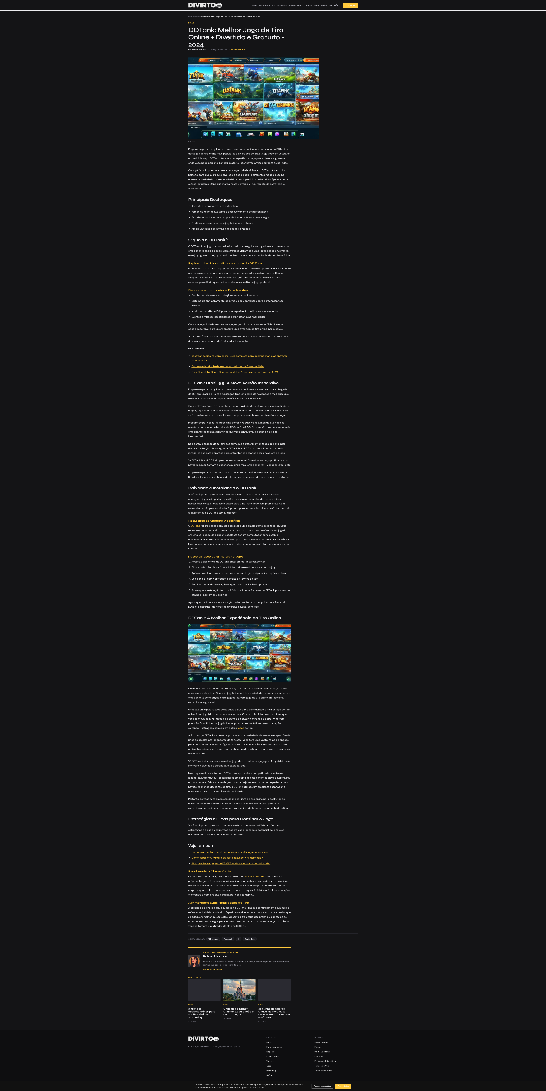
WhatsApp (213, 939)
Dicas (254, 5)
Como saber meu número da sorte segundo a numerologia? (227, 857)
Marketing (326, 5)
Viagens (308, 5)
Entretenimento (267, 5)
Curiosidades (296, 5)
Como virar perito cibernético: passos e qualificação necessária (230, 852)
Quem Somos (321, 1042)
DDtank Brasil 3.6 (253, 876)
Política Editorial (322, 1051)
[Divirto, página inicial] (205, 5)
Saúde (337, 5)
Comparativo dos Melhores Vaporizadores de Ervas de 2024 (228, 366)
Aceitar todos (343, 1086)
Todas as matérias (323, 1070)
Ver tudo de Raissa (213, 969)
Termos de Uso (322, 1066)
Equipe (318, 1047)
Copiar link (250, 939)
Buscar (352, 5)
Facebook (228, 939)
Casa (316, 5)
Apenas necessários (322, 1086)
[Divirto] (203, 1039)
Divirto (191, 16)
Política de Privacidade (326, 1061)
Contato (319, 1056)
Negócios (282, 5)
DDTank (195, 526)
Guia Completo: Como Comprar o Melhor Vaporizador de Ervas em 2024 (235, 372)
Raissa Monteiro (199, 49)
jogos (241, 728)
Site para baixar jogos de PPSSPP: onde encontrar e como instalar (231, 863)
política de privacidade (253, 1087)
